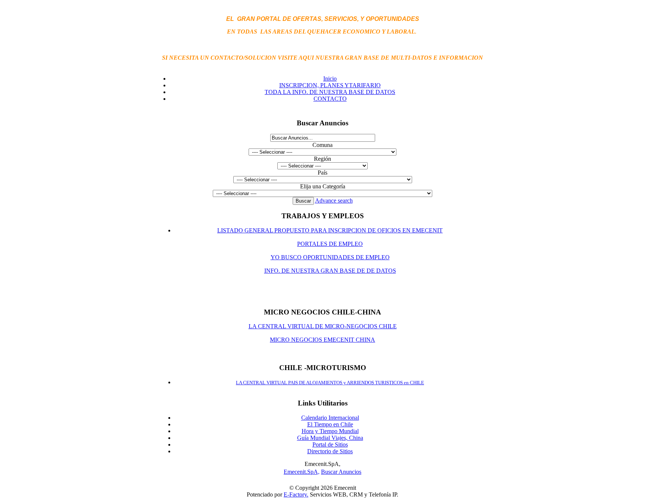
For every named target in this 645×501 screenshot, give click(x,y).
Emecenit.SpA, (302, 472)
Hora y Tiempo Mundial (330, 431)
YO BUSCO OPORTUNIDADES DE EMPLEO (330, 257)
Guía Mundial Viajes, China (330, 438)
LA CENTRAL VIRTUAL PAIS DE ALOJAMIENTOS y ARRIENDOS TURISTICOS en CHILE (330, 382)
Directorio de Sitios (330, 451)
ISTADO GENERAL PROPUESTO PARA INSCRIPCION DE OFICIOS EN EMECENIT (332, 230)
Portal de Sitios (330, 444)
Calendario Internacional (330, 417)
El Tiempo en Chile (330, 424)
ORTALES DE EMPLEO (331, 244)
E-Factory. (296, 494)
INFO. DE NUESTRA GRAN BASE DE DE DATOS (330, 270)
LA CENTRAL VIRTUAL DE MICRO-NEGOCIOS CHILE (323, 326)
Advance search (334, 200)
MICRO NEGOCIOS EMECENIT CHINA (322, 339)
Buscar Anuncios (341, 472)
